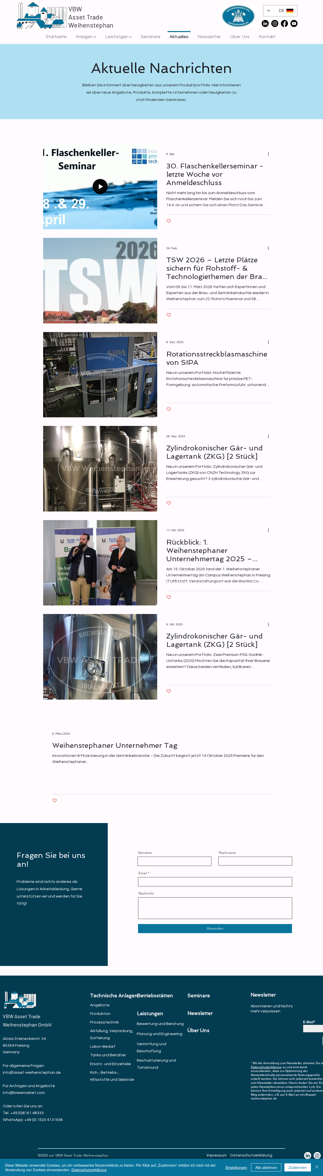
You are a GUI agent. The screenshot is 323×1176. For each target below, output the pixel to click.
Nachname (227, 852)
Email (143, 873)
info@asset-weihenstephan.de (32, 1072)
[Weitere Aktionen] (270, 154)
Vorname (145, 852)
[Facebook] (284, 23)
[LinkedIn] (265, 23)
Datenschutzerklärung (266, 1067)
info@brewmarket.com (24, 1093)
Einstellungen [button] (236, 1167)
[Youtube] (294, 23)
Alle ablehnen (266, 1167)
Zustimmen (298, 1167)
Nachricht (146, 893)
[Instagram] (274, 23)
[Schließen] (317, 1167)
